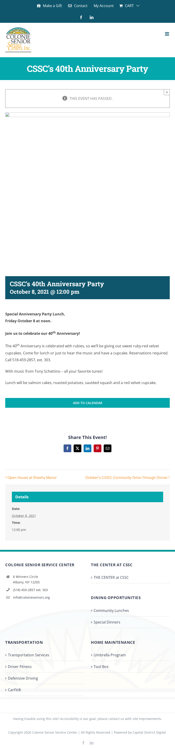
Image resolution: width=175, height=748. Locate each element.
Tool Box (101, 666)
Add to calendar (87, 403)
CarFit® (14, 689)
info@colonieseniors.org (31, 597)
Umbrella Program (110, 654)
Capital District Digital (149, 732)
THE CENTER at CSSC (111, 577)
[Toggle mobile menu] (167, 33)
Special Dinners (107, 622)
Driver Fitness (20, 666)
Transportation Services (28, 654)
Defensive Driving (23, 678)
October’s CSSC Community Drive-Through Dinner (126, 477)
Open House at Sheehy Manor (32, 477)
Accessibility (69, 719)
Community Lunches (111, 610)
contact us (116, 719)
